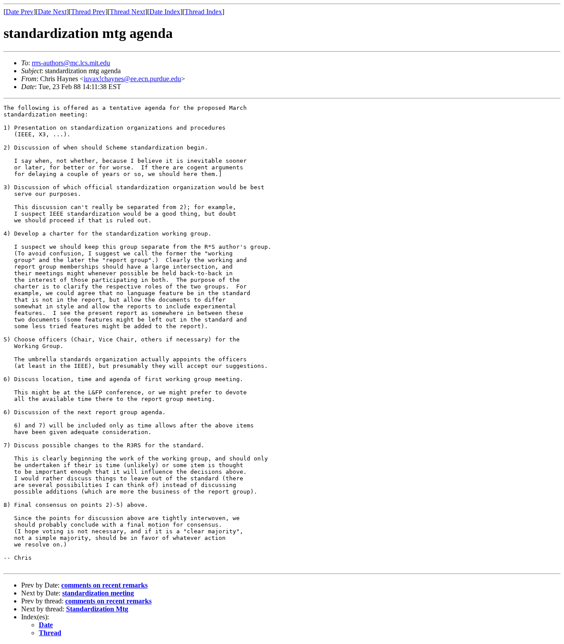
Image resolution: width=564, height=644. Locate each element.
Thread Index (203, 11)
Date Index (164, 11)
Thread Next (127, 11)
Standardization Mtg (97, 609)
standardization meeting (98, 593)
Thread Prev (88, 11)
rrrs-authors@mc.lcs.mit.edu (71, 63)
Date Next (52, 11)
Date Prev (19, 11)
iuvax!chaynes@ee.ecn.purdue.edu (132, 78)
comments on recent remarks (104, 585)
